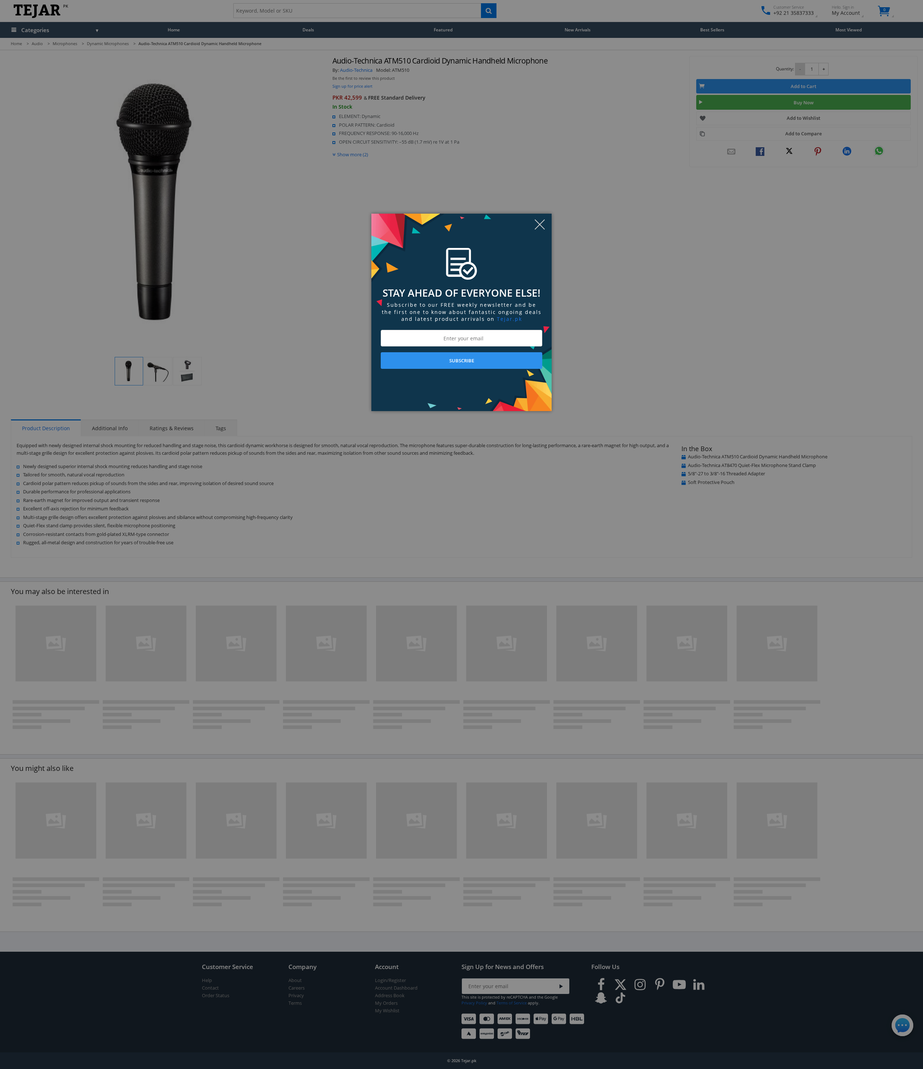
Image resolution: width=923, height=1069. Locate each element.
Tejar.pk (509, 318)
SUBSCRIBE (461, 360)
